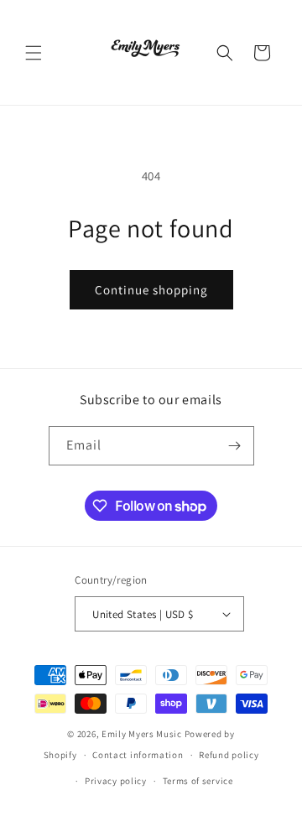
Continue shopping (151, 290)
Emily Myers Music (142, 734)
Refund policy (228, 755)
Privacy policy (116, 781)
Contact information (137, 755)
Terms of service (198, 781)
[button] (33, 52)
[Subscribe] (234, 445)
